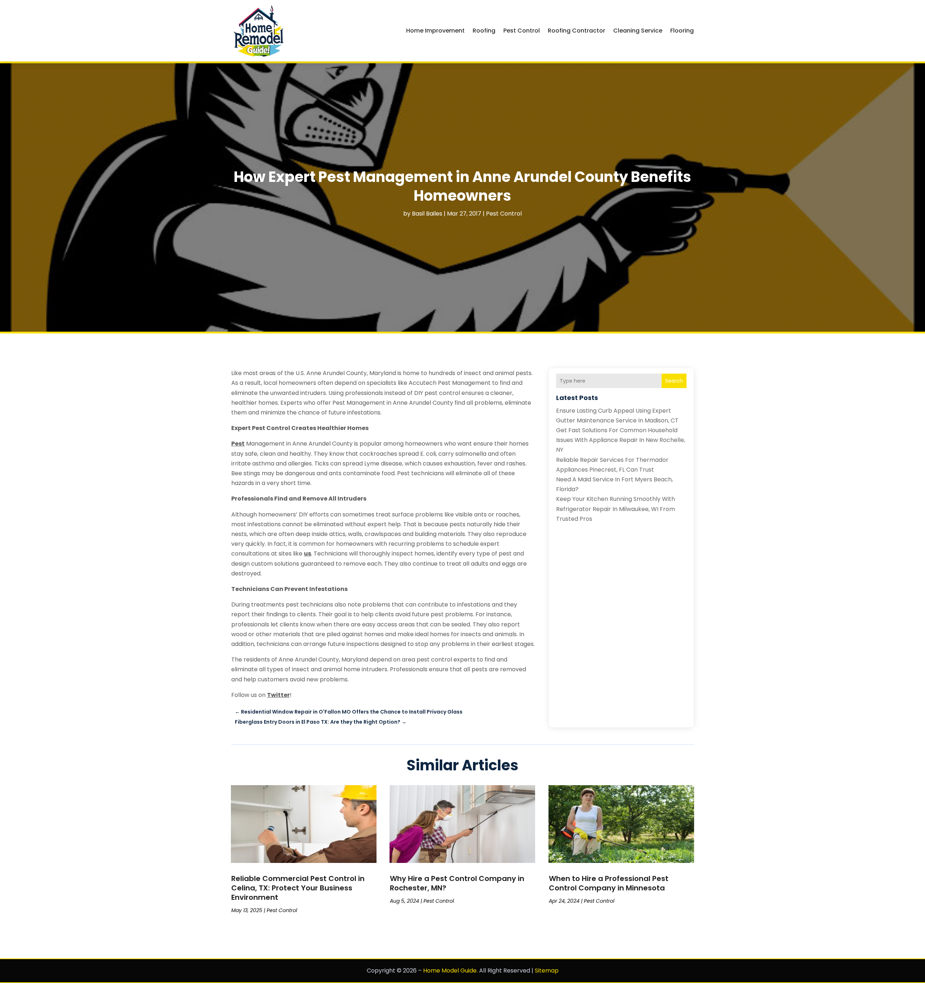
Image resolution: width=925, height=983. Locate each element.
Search (674, 380)
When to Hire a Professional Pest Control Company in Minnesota (608, 883)
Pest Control (521, 30)
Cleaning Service (637, 30)
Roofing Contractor (576, 30)
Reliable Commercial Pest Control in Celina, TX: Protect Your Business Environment (298, 887)
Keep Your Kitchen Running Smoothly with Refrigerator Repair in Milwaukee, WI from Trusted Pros (615, 509)
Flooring (682, 30)
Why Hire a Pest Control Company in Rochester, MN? (457, 883)
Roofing (484, 30)
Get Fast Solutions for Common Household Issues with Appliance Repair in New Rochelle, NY (620, 440)
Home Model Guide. (450, 970)
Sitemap (547, 970)
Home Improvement (435, 30)
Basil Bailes (427, 213)
